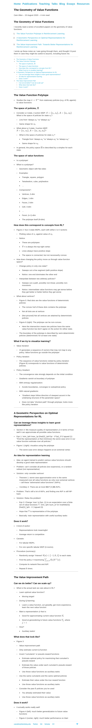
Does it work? (23, 79)
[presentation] (34, 64)
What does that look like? (27, 85)
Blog (62, 4)
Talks (54, 4)
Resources (83, 4)
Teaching (44, 4)
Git (41, 724)
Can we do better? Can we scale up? (31, 83)
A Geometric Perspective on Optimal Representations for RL (36, 72)
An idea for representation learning (30, 76)
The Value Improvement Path (26, 81)
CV (53, 724)
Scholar (47, 724)
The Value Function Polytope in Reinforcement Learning (41, 34)
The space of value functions (28, 66)
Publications (29, 4)
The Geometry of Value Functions (27, 59)
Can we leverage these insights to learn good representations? (40, 74)
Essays (71, 4)
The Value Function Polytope (25, 61)
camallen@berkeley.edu (22, 724)
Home (17, 4)
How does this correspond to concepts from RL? (35, 68)
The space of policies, (27, 64)
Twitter (35, 724)
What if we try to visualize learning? (31, 70)
